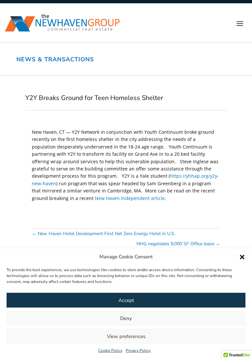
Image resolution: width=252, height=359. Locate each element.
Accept (126, 300)
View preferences (126, 336)
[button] (242, 257)
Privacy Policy (138, 350)
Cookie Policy (110, 350)
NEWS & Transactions (55, 59)
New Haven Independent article (130, 198)
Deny (126, 318)
